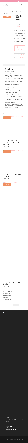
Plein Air (13, 11)
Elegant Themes (13, 439)
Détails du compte (7, 295)
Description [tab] (6, 65)
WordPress (14, 441)
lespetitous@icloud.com (11, 429)
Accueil (4, 11)
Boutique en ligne (6, 293)
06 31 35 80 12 (8, 1)
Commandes (5, 297)
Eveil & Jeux (9, 11)
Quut (19, 56)
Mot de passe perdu (7, 299)
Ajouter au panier (20, 48)
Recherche (16, 304)
